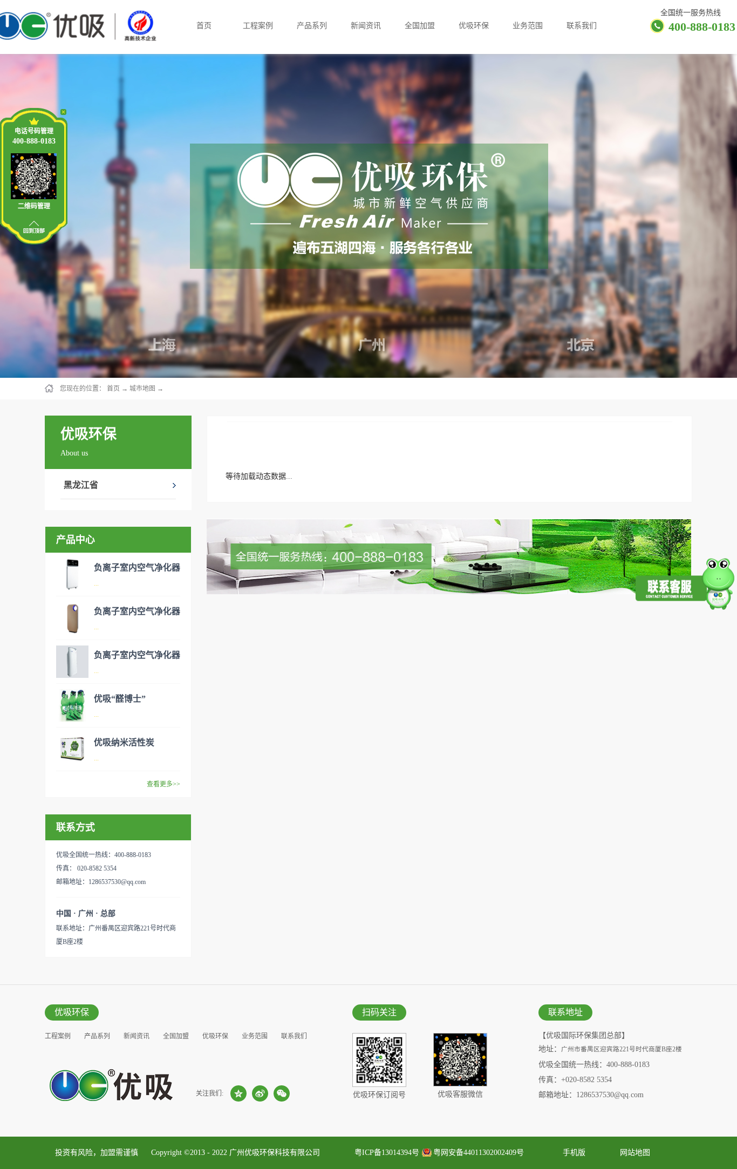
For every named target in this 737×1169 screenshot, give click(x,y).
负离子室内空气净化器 (137, 567)
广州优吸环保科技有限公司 (274, 1152)
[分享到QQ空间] (238, 1093)
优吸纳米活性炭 (124, 742)
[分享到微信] (282, 1093)
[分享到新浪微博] (260, 1093)
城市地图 (142, 388)
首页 (203, 26)
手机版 (571, 1152)
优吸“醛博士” (120, 698)
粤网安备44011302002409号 (478, 1152)
